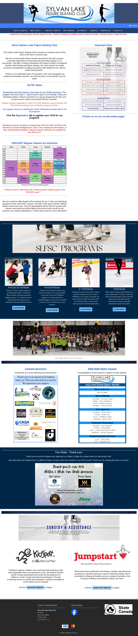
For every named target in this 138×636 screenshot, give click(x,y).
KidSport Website (35, 587)
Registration (22, 115)
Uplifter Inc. (75, 633)
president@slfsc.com (43, 619)
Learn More (18, 308)
